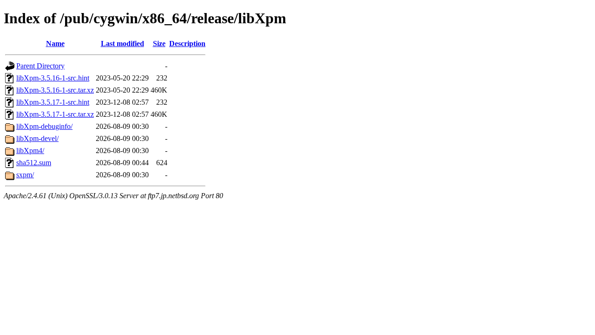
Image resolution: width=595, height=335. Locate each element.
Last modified (122, 43)
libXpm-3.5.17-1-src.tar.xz (55, 114)
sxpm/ (25, 175)
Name (55, 43)
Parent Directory (40, 66)
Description (187, 43)
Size (159, 43)
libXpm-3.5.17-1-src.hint (52, 102)
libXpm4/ (30, 150)
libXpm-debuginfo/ (44, 126)
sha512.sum (33, 163)
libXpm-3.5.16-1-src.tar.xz (55, 90)
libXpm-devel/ (37, 138)
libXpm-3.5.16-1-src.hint (52, 78)
